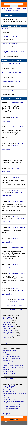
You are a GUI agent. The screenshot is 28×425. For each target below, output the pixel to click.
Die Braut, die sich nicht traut (12, 356)
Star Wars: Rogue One (10, 36)
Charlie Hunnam (20, 218)
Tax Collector (6, 29)
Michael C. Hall (17, 192)
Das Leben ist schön (9, 350)
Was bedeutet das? (22, 299)
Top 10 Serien (8, 414)
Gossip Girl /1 (7, 390)
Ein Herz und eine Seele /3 (11, 407)
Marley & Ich (7, 360)
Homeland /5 (7, 403)
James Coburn (7, 324)
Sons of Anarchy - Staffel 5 (11, 82)
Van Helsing (6, 354)
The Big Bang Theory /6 (10, 399)
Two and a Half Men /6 (10, 391)
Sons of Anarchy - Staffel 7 (11, 63)
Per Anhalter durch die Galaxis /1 (13, 401)
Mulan (4, 352)
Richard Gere (7, 317)
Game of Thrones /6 (9, 386)
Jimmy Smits (14, 117)
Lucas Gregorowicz (9, 334)
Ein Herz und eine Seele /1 (11, 408)
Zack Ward (6, 338)
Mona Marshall (7, 319)
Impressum (20, 421)
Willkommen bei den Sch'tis (11, 358)
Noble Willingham (8, 332)
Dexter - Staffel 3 (8, 91)
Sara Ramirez (7, 322)
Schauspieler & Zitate (10, 1)
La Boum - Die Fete (9, 362)
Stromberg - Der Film (9, 373)
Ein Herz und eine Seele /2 (11, 405)
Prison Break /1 (7, 388)
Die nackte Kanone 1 (9, 371)
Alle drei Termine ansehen (14, 305)
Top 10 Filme (8, 379)
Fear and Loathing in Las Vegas (13, 365)
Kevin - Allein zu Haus (10, 364)
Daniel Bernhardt (8, 330)
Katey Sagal (20, 143)
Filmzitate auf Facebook (13, 310)
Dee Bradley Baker (9, 326)
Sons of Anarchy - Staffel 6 (11, 72)
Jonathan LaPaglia (9, 336)
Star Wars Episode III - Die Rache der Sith (14, 52)
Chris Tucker (7, 328)
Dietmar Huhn (7, 321)
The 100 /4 (6, 397)
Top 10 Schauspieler (11, 343)
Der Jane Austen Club (10, 44)
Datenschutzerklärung (10, 421)
